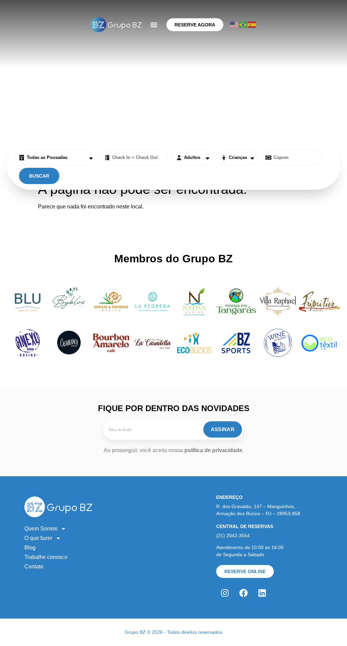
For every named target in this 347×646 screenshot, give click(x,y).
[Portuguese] (243, 24)
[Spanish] (252, 24)
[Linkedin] (261, 593)
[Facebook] (243, 593)
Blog (30, 547)
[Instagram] (224, 593)
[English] (234, 24)
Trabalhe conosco (45, 557)
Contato (33, 566)
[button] (154, 24)
